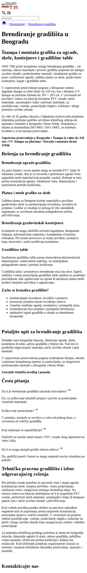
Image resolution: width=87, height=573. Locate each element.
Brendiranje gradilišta (42, 24)
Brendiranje (17, 24)
